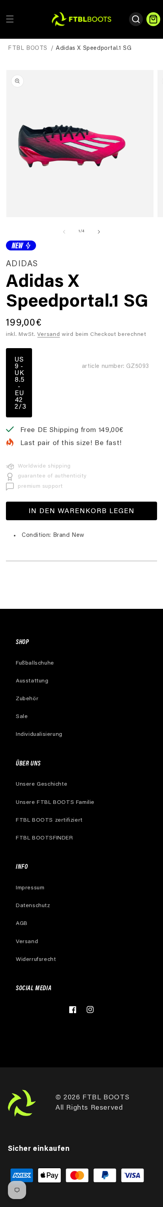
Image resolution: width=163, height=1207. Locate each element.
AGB (22, 924)
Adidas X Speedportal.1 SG (93, 48)
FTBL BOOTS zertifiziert (49, 820)
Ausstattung (32, 681)
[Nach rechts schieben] (99, 232)
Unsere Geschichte (41, 784)
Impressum (30, 888)
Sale (22, 717)
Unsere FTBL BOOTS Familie (55, 802)
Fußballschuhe (35, 663)
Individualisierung (39, 734)
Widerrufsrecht (36, 960)
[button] (10, 19)
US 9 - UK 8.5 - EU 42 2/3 (21, 384)
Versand (48, 334)
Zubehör (27, 699)
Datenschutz (33, 906)
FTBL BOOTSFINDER (44, 838)
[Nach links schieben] (64, 232)
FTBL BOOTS (27, 48)
